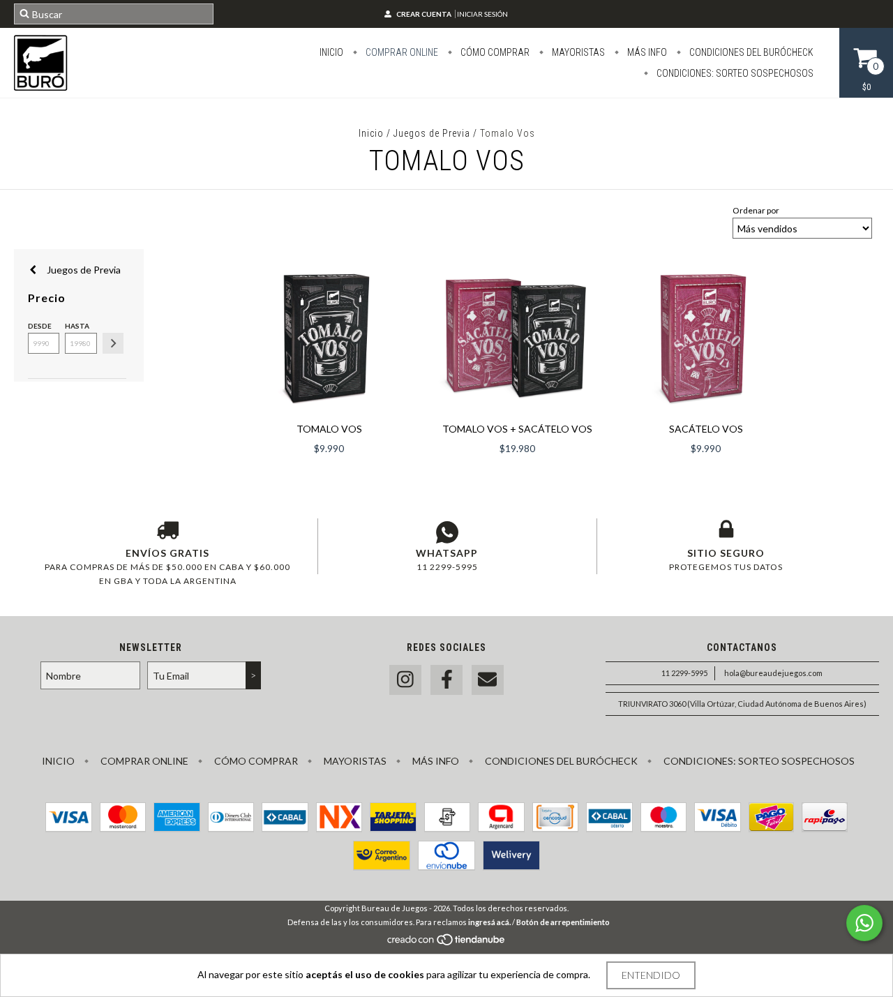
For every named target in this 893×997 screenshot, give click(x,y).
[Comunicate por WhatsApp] (864, 923)
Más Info (646, 52)
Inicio (331, 52)
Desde (40, 326)
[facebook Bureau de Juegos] (446, 680)
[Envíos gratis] (167, 532)
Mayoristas (577, 52)
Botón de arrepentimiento (563, 922)
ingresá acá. (489, 922)
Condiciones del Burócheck (750, 52)
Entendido (651, 975)
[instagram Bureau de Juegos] (405, 680)
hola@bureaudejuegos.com (773, 672)
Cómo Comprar (494, 52)
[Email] (488, 680)
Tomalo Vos (329, 429)
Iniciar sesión (482, 14)
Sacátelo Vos (706, 429)
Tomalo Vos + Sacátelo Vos (517, 429)
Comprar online (400, 52)
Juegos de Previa (431, 133)
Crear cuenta (423, 14)
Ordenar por (756, 210)
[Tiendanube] (447, 942)
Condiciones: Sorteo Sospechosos (733, 73)
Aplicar (113, 343)
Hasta (77, 326)
